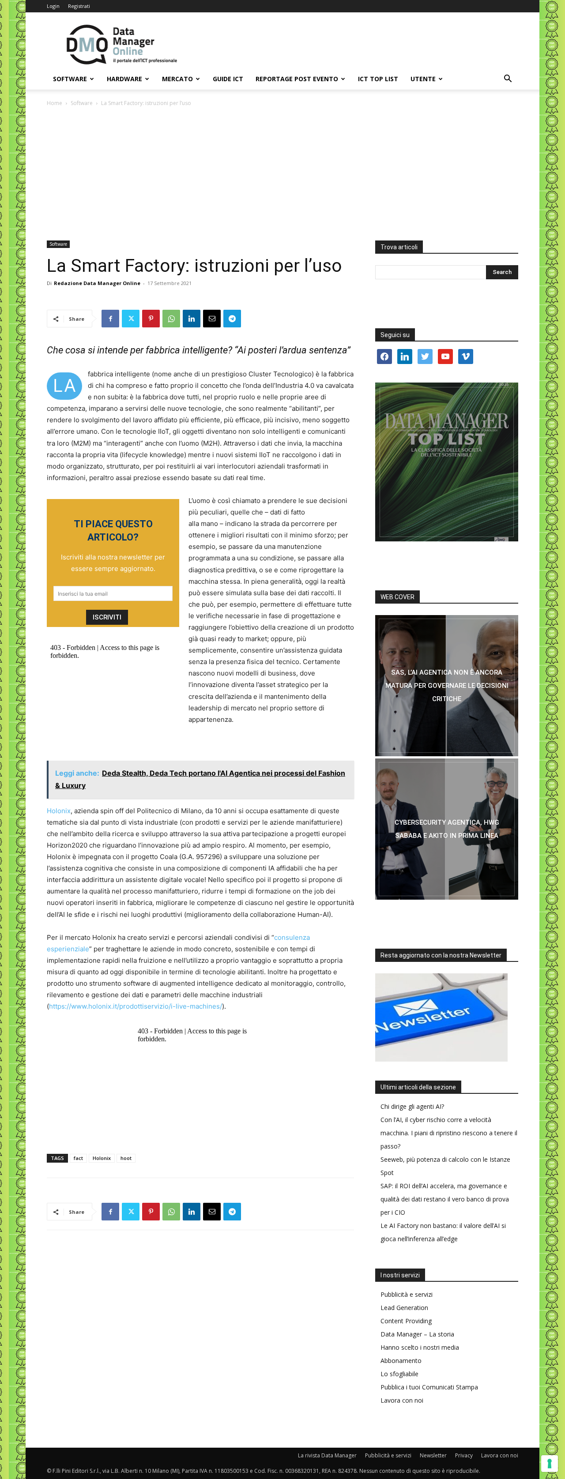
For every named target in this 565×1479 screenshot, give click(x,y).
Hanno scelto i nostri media (419, 1347)
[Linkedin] (191, 318)
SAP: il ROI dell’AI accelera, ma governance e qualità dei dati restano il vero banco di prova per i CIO (444, 1199)
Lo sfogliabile (399, 1374)
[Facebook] (110, 318)
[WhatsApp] (171, 318)
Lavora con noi (401, 1400)
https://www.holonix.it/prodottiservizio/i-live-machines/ (135, 1006)
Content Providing (406, 1321)
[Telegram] (232, 318)
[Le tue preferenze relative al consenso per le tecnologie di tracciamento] (549, 1463)
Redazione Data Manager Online (97, 283)
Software (70, 79)
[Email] (212, 318)
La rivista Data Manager (327, 1455)
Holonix (59, 811)
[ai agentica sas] (446, 685)
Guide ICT (228, 79)
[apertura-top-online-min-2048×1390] (446, 462)
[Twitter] (130, 318)
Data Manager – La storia (417, 1334)
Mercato (177, 79)
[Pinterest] (151, 318)
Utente (423, 79)
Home (54, 103)
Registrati (79, 6)
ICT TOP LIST (378, 79)
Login (53, 6)
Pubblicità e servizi (406, 1294)
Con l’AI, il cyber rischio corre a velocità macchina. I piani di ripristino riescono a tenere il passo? (448, 1132)
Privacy (464, 1455)
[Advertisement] (282, 174)
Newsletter (433, 1455)
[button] (507, 79)
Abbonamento (401, 1360)
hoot (126, 1158)
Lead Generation (404, 1307)
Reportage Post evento (297, 79)
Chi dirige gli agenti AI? (412, 1106)
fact (78, 1158)
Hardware (124, 79)
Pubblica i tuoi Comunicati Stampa (429, 1387)
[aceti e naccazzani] (446, 829)
